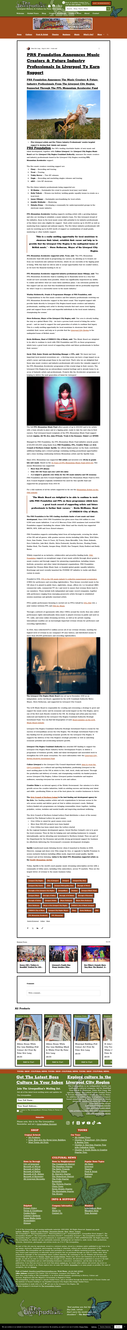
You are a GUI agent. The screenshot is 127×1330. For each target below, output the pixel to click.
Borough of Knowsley (85, 896)
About (71, 1232)
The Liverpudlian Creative (51, 1286)
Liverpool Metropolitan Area (63, 886)
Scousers (74, 891)
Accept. (118, 1327)
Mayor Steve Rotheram (84, 900)
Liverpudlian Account (47, 1124)
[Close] (124, 1326)
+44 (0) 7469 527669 (75, 1271)
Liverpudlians (62, 891)
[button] (49, 5)
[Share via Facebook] (28, 928)
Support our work (92, 1229)
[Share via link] (42, 928)
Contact (78, 1232)
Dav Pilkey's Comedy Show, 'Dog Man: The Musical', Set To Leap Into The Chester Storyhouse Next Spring (95, 966)
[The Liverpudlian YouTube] (88, 1123)
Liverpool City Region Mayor (58, 910)
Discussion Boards (56, 1232)
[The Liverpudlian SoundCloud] (99, 1123)
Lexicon (18, 1232)
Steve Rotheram (33, 905)
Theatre (55, 34)
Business (66, 34)
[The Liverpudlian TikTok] (93, 1123)
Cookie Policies (59, 1257)
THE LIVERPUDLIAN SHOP (98, 1108)
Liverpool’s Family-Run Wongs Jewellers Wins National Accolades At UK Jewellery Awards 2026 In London (62, 966)
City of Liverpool (52, 881)
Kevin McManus (85, 910)
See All (108, 942)
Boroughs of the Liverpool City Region (41, 891)
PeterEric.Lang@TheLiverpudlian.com (43, 1271)
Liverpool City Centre (35, 886)
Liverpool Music (33, 896)
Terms (47, 1257)
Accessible (74, 1265)
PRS (96, 910)
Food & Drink (42, 34)
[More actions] (99, 48)
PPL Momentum (57, 915)
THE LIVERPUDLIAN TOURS (97, 1106)
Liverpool (66, 881)
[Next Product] (109, 1040)
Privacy (41, 1257)
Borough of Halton (34, 900)
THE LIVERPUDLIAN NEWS (98, 1114)
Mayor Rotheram (66, 900)
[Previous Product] (18, 1040)
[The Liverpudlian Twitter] (83, 1123)
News (19, 34)
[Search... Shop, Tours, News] (108, 9)
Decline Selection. (105, 1327)
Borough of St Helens (67, 896)
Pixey (74, 910)
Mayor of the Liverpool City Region (55, 905)
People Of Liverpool (33, 921)
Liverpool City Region (35, 881)
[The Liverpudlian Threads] (78, 1123)
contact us (64, 1263)
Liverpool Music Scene (89, 891)
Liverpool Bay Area (79, 881)
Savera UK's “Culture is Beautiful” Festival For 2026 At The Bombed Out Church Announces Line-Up (31, 966)
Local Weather (43, 1232)
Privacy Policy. (83, 1327)
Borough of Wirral (83, 886)
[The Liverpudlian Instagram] (68, 1123)
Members (26, 1232)
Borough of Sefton (49, 896)
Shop (66, 1232)
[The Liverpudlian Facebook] (73, 1123)
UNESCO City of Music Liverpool (82, 905)
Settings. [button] (94, 1327)
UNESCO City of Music (36, 910)
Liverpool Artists (50, 900)
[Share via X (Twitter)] (33, 928)
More (99, 34)
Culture (28, 34)
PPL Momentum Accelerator (38, 915)
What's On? (88, 34)
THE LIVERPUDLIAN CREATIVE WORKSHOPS (89, 1111)
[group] (63, 1040)
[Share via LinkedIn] (37, 928)
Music (76, 34)
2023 (48, 886)
